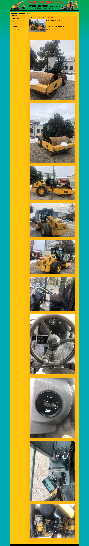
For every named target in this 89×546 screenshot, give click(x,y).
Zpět (28, 14)
